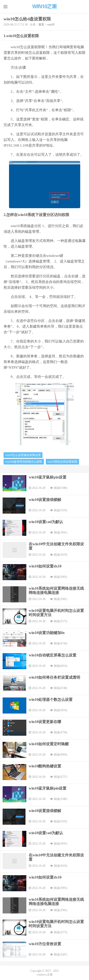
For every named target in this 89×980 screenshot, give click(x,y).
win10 (50, 24)
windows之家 (44, 6)
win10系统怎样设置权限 (62, 461)
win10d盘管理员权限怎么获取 (23, 461)
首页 (41, 24)
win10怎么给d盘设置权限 (27, 19)
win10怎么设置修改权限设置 (23, 455)
